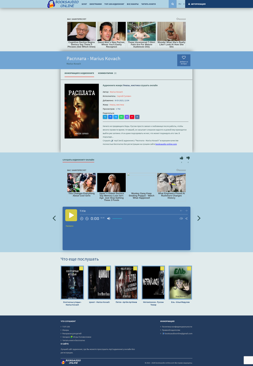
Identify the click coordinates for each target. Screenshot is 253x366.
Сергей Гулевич (124, 96)
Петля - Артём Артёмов (126, 302)
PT (132, 117)
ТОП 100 (66, 326)
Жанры (65, 330)
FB (110, 117)
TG (105, 117)
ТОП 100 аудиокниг (114, 4)
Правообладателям (171, 330)
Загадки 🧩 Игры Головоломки (76, 337)
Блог (84, 4)
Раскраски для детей (71, 333)
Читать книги (148, 4)
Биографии (96, 4)
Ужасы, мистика (131, 85)
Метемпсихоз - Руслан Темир (153, 303)
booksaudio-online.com (166, 144)
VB (127, 117)
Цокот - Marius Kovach (99, 302)
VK (137, 117)
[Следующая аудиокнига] (199, 217)
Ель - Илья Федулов (180, 302)
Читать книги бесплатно (73, 340)
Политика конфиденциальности (177, 326)
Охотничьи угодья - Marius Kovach (72, 303)
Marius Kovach (116, 91)
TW (116, 117)
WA (121, 117)
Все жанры (133, 4)
